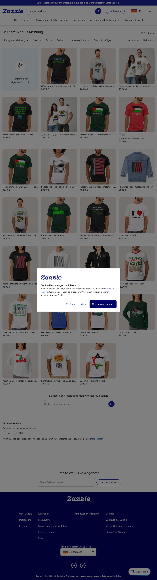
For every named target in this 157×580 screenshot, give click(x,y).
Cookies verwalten (76, 304)
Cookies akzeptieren (103, 304)
